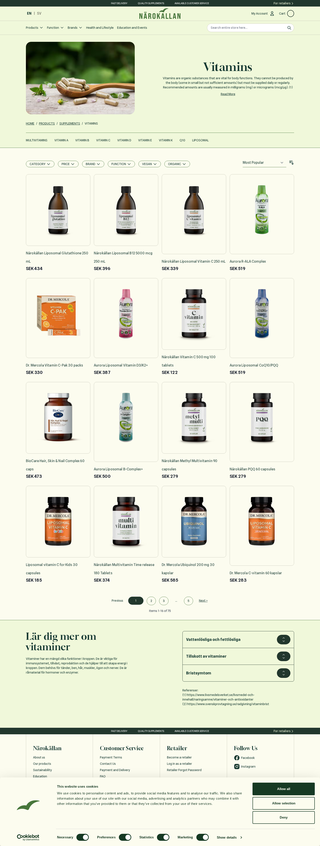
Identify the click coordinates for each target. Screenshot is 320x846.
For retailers (282, 3)
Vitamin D (124, 140)
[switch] (125, 837)
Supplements (69, 123)
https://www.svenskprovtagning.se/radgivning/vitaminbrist (228, 704)
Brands (72, 27)
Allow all (283, 789)
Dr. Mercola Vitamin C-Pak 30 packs (54, 365)
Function (53, 27)
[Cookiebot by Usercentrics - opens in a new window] (28, 837)
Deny (284, 817)
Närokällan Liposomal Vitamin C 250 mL (194, 261)
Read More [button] (228, 94)
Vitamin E (145, 140)
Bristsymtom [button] (198, 673)
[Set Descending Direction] (291, 162)
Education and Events (132, 27)
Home (30, 123)
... (176, 600)
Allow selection (283, 803)
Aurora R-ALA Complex (248, 261)
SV (39, 13)
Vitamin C (103, 140)
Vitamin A (61, 140)
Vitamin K (166, 140)
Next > (203, 600)
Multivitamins (36, 140)
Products (32, 27)
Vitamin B (82, 140)
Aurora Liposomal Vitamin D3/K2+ (121, 365)
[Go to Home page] (160, 13)
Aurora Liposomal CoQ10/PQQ (254, 365)
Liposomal (200, 140)
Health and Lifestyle (100, 27)
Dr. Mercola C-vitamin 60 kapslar (256, 573)
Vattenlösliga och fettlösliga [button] (213, 639)
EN (29, 13)
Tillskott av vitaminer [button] (206, 656)
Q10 (182, 140)
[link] (117, 601)
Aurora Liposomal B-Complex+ (118, 469)
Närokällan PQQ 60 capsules (252, 469)
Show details (227, 837)
